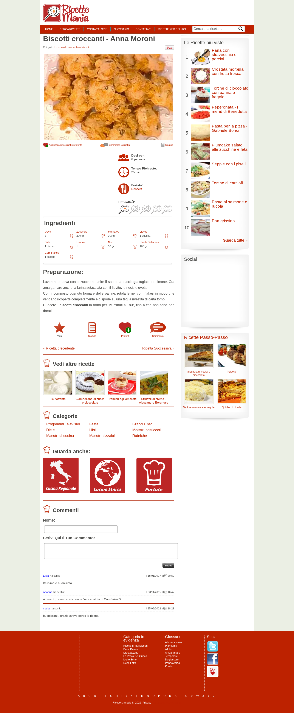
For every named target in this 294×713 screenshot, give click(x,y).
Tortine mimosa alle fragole (199, 407)
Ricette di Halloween (135, 645)
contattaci (143, 29)
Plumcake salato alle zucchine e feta (230, 147)
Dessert (136, 189)
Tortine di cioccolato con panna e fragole (230, 92)
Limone (80, 242)
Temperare (171, 656)
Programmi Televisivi (63, 424)
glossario (121, 29)
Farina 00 (113, 231)
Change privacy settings (167, 702)
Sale (47, 242)
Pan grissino (223, 221)
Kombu (169, 666)
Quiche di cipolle (231, 407)
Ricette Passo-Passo (206, 337)
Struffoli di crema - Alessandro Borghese (153, 400)
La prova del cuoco (64, 47)
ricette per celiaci (172, 29)
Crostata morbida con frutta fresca (228, 71)
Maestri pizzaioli (102, 436)
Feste (93, 424)
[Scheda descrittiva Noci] (134, 248)
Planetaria (171, 645)
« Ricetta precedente (59, 348)
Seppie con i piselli (229, 164)
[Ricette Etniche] (107, 492)
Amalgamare (172, 652)
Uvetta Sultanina (149, 242)
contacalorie (97, 29)
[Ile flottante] (58, 383)
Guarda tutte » (235, 240)
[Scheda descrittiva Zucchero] (103, 237)
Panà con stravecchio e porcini (224, 54)
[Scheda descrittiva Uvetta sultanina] (166, 248)
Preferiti (125, 336)
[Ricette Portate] (154, 492)
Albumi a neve (173, 642)
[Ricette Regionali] (61, 492)
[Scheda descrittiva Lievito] (166, 237)
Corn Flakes (52, 252)
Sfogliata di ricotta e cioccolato (198, 373)
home (49, 29)
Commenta (158, 336)
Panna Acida (172, 663)
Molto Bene (130, 659)
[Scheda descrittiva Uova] (71, 237)
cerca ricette (70, 29)
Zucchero (81, 231)
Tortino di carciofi (227, 183)
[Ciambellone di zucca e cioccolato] (90, 383)
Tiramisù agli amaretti (121, 399)
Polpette (232, 371)
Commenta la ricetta (119, 145)
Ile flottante (58, 399)
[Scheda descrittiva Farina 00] (134, 237)
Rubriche (139, 436)
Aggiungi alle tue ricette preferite (65, 145)
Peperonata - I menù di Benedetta (229, 109)
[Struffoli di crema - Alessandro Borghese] (154, 383)
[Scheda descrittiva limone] (103, 248)
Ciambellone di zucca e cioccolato (90, 400)
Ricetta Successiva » (158, 348)
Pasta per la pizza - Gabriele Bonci (229, 128)
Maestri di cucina (60, 436)
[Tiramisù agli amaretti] (122, 383)
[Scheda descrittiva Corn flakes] (71, 258)
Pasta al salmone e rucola (229, 204)
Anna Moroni (82, 47)
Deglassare (172, 659)
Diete (50, 430)
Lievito (143, 231)
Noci (110, 242)
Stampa (168, 145)
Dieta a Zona (130, 652)
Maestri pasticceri (146, 430)
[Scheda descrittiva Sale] (71, 248)
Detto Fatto (129, 663)
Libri (92, 430)
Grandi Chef (142, 424)
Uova (48, 231)
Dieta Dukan (130, 649)
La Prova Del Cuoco (135, 656)
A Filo (168, 649)
